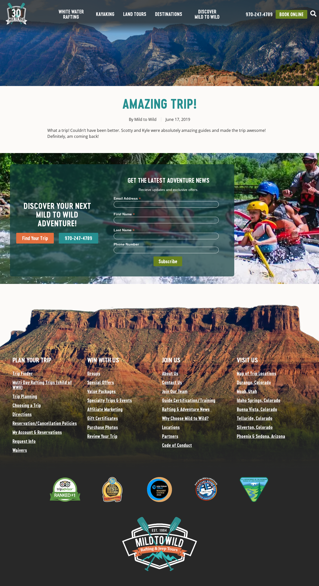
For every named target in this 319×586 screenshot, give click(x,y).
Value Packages (101, 391)
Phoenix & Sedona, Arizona (261, 436)
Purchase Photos (102, 427)
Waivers (19, 450)
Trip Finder (22, 373)
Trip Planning (24, 396)
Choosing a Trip (26, 405)
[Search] (313, 13)
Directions (22, 414)
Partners (170, 436)
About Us (170, 373)
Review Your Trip (102, 436)
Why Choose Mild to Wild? (185, 418)
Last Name (124, 230)
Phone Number (126, 244)
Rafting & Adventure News (186, 409)
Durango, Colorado (254, 382)
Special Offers (100, 382)
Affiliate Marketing (105, 409)
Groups (93, 373)
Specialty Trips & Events (109, 400)
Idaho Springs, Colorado (258, 400)
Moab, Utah (247, 391)
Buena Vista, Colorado (257, 409)
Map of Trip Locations (256, 373)
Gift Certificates (102, 418)
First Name (124, 214)
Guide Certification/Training (188, 400)
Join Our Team (174, 391)
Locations (171, 427)
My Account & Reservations (37, 432)
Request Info (24, 441)
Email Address (127, 198)
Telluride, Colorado (254, 418)
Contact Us (172, 382)
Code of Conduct (177, 445)
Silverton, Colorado (255, 427)
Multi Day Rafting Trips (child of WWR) (42, 385)
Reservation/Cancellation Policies (44, 423)
